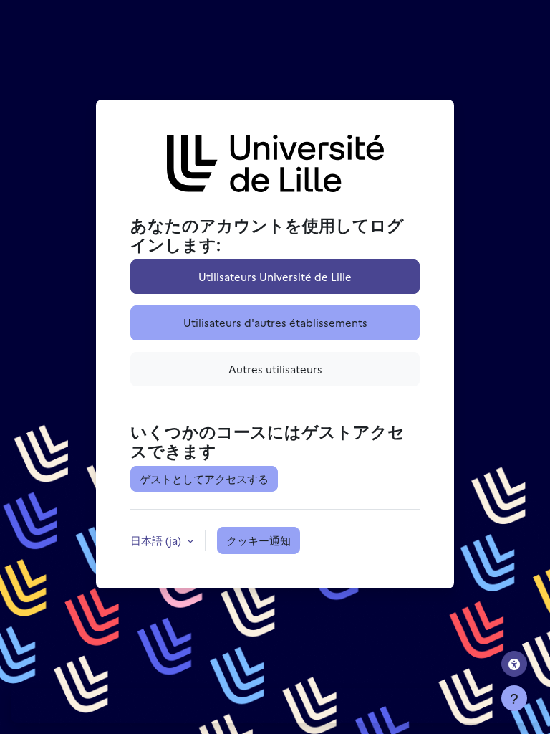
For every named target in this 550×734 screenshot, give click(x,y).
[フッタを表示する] (514, 698)
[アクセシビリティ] (514, 664)
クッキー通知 (258, 540)
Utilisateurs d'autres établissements (275, 322)
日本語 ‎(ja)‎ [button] (157, 540)
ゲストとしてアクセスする (204, 478)
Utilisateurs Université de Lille (275, 276)
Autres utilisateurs (275, 368)
